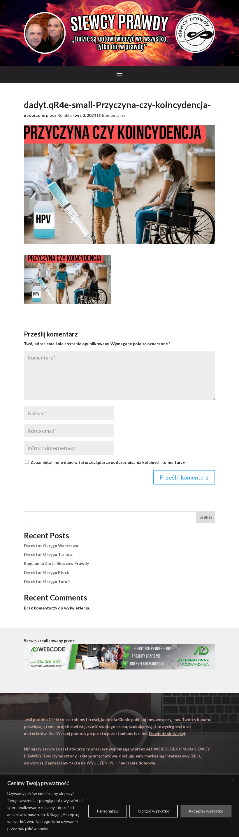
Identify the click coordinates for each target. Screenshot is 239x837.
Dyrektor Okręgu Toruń (47, 581)
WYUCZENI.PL (100, 762)
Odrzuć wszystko (153, 810)
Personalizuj (108, 810)
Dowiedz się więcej (167, 733)
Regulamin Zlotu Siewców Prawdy (56, 563)
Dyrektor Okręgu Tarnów (48, 554)
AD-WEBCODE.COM (166, 748)
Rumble (64, 115)
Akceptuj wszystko (206, 810)
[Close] (232, 779)
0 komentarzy (112, 115)
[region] (119, 805)
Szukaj (205, 516)
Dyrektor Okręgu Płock (46, 572)
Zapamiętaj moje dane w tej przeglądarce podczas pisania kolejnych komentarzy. (108, 462)
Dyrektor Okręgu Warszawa (51, 545)
